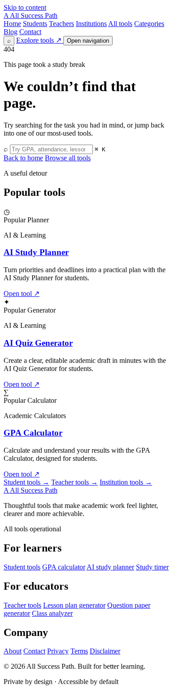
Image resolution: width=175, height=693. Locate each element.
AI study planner (110, 567)
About (13, 651)
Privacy (58, 651)
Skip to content (25, 7)
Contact (30, 31)
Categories (149, 23)
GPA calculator (63, 567)
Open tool (21, 293)
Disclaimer (105, 651)
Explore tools (38, 40)
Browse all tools (68, 158)
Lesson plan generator (74, 605)
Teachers (61, 23)
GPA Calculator (33, 432)
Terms (79, 651)
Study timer (152, 567)
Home (12, 23)
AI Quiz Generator (38, 343)
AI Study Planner (36, 252)
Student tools (26, 482)
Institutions (91, 23)
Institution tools (126, 482)
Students (35, 23)
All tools (120, 23)
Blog (11, 31)
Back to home (23, 158)
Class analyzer (52, 613)
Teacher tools (74, 482)
